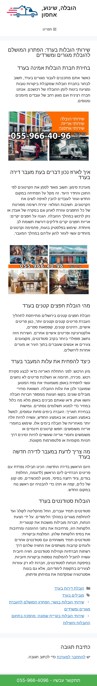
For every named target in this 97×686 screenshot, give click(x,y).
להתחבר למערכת (71, 657)
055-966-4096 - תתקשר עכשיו (48, 680)
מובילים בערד (73, 595)
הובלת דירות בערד (69, 588)
